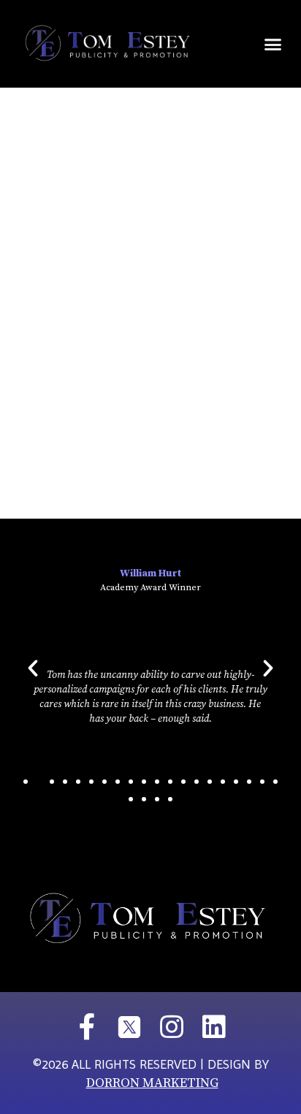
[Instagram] (172, 1027)
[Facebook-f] (87, 1027)
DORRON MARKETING (152, 1083)
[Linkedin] (214, 1027)
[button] (272, 44)
